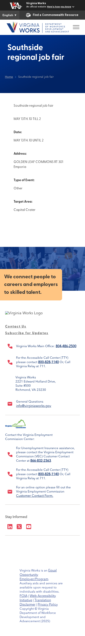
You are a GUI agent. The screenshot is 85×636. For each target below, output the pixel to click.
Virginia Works (36, 3)
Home (9, 76)
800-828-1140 (48, 362)
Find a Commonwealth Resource (55, 15)
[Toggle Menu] (76, 26)
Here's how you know (59, 6)
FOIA (23, 596)
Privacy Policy (48, 604)
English (9, 15)
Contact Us (15, 326)
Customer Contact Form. (34, 496)
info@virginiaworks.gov (33, 406)
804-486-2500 (66, 346)
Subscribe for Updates (26, 333)
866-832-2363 (40, 461)
